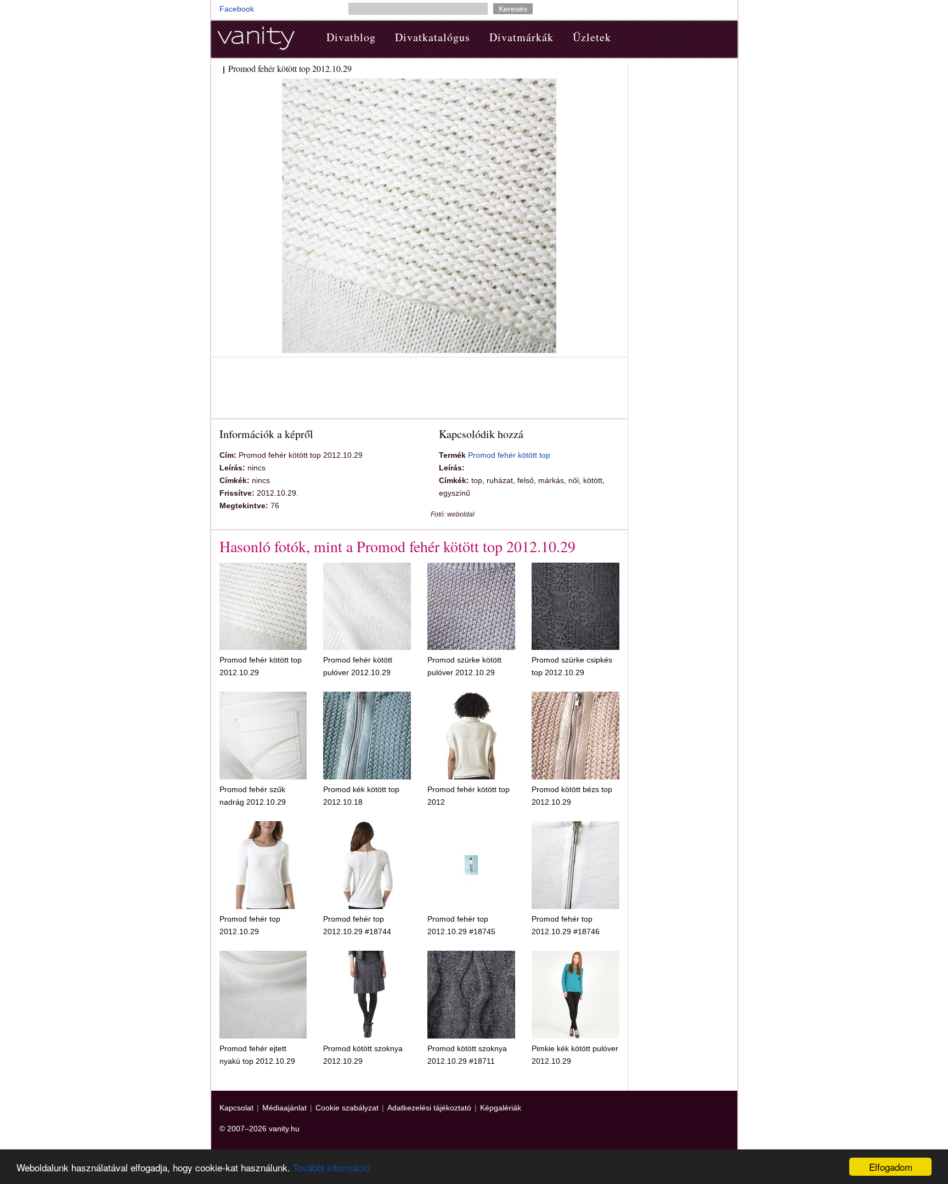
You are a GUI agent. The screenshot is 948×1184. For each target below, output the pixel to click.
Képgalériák (500, 1107)
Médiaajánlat (284, 1107)
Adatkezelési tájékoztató (429, 1107)
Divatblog (351, 37)
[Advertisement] (419, 389)
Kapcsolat (236, 1107)
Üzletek (592, 37)
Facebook (236, 8)
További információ (331, 1167)
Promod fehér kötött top (509, 455)
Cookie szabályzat (347, 1107)
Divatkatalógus (432, 37)
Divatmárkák (521, 37)
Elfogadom (890, 1167)
